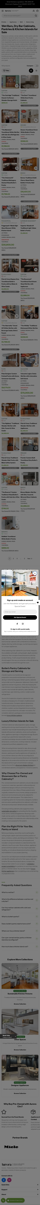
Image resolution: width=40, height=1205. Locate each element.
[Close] (35, 573)
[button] (8, 1036)
